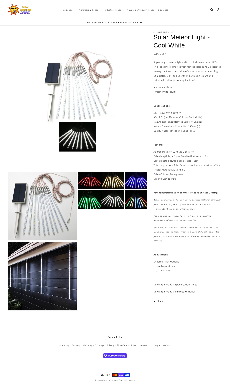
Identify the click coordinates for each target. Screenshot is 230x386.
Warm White (161, 91)
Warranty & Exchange (93, 345)
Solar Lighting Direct (110, 380)
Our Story (64, 345)
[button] (68, 10)
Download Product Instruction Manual (175, 291)
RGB (172, 91)
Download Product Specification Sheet (175, 284)
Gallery (167, 345)
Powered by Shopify (127, 380)
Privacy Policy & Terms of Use (121, 345)
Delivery (76, 345)
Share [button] (160, 301)
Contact (143, 345)
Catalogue (155, 345)
